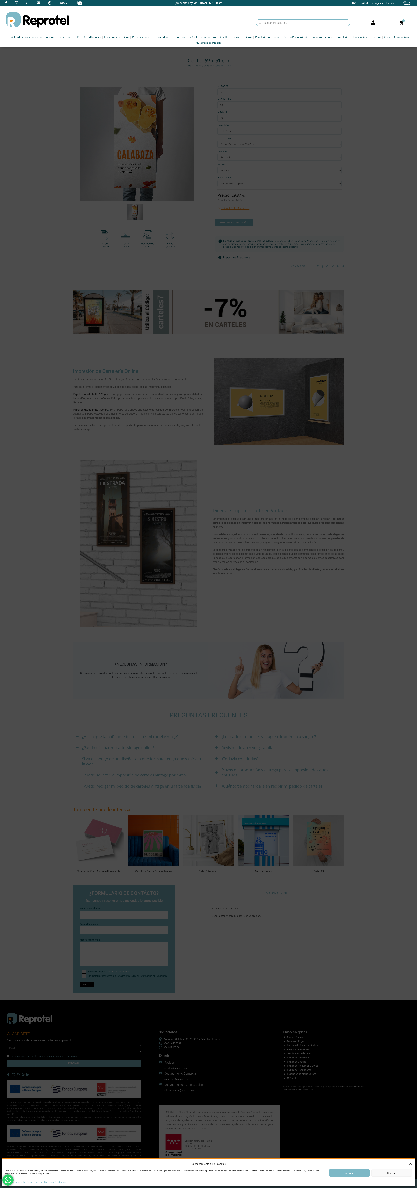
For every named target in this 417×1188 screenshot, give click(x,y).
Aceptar (349, 1172)
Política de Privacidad (32, 1182)
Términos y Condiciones (55, 1182)
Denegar (391, 1172)
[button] (410, 1163)
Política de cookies (13, 1182)
